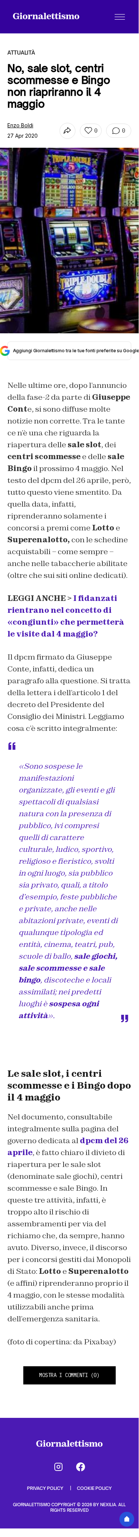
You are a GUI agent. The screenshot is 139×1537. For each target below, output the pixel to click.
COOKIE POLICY (94, 1488)
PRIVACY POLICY (45, 1488)
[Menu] (120, 16)
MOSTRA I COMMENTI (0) (69, 1375)
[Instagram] (58, 1466)
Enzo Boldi (20, 125)
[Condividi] (67, 131)
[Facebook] (80, 1466)
